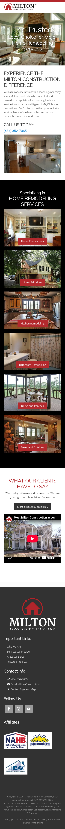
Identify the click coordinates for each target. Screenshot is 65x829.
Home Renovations (32, 241)
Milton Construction (31, 819)
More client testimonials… (32, 506)
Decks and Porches (32, 406)
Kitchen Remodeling (32, 323)
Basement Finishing (32, 447)
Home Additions (32, 282)
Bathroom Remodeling (32, 365)
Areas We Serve (15, 656)
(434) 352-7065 (15, 131)
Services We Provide (18, 651)
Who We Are (14, 646)
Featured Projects (17, 661)
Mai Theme (38, 822)
